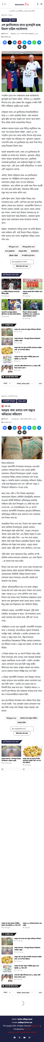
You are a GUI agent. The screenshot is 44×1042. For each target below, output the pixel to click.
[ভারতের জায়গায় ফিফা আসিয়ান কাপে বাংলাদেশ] (32, 284)
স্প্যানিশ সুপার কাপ (28, 256)
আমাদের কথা (11, 1032)
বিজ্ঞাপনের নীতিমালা (25, 1032)
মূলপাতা (5, 15)
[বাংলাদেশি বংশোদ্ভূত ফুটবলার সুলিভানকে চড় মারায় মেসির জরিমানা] (11, 304)
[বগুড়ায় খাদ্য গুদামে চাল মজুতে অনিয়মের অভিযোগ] (7, 332)
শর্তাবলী (17, 1032)
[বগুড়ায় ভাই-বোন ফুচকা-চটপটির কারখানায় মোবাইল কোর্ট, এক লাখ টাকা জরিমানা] (7, 350)
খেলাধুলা (10, 15)
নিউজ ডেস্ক (5, 33)
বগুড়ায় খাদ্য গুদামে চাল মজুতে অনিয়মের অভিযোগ (27, 329)
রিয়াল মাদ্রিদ (14, 256)
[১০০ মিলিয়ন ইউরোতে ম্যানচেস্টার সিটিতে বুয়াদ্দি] (11, 284)
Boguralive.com (29, 247)
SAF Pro (27, 1029)
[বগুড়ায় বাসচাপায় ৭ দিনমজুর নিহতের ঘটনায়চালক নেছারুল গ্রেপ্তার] (7, 341)
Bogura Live (14, 247)
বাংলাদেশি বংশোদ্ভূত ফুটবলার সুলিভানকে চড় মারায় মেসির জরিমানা (11, 313)
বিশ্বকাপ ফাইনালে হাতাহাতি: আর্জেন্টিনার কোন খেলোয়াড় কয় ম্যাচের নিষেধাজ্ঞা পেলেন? (31, 314)
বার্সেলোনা (35, 251)
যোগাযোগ (33, 1032)
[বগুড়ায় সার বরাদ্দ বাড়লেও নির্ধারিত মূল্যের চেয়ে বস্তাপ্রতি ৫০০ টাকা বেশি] (7, 359)
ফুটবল (13, 20)
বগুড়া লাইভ (23, 251)
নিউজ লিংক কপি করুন (22, 266)
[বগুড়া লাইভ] (22, 4)
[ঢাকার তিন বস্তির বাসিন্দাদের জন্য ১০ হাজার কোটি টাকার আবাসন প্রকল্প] (7, 368)
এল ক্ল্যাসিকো (10, 251)
